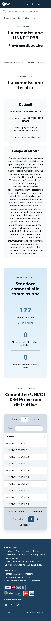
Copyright (35, 580)
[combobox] (25, 11)
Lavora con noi (11, 558)
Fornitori (8, 551)
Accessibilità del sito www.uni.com (21, 561)
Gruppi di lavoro (37, 62)
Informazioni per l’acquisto (17, 577)
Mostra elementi (25, 419)
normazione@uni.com (30, 137)
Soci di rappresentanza (27, 551)
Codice (10, 436)
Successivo (26, 524)
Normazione (17, 18)
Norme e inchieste (13, 62)
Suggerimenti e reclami (15, 580)
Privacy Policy (38, 554)
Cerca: (11, 428)
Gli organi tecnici (31, 18)
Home (6, 18)
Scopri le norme (25, 322)
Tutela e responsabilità (16, 554)
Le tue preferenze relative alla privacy (23, 564)
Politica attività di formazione (18, 573)
